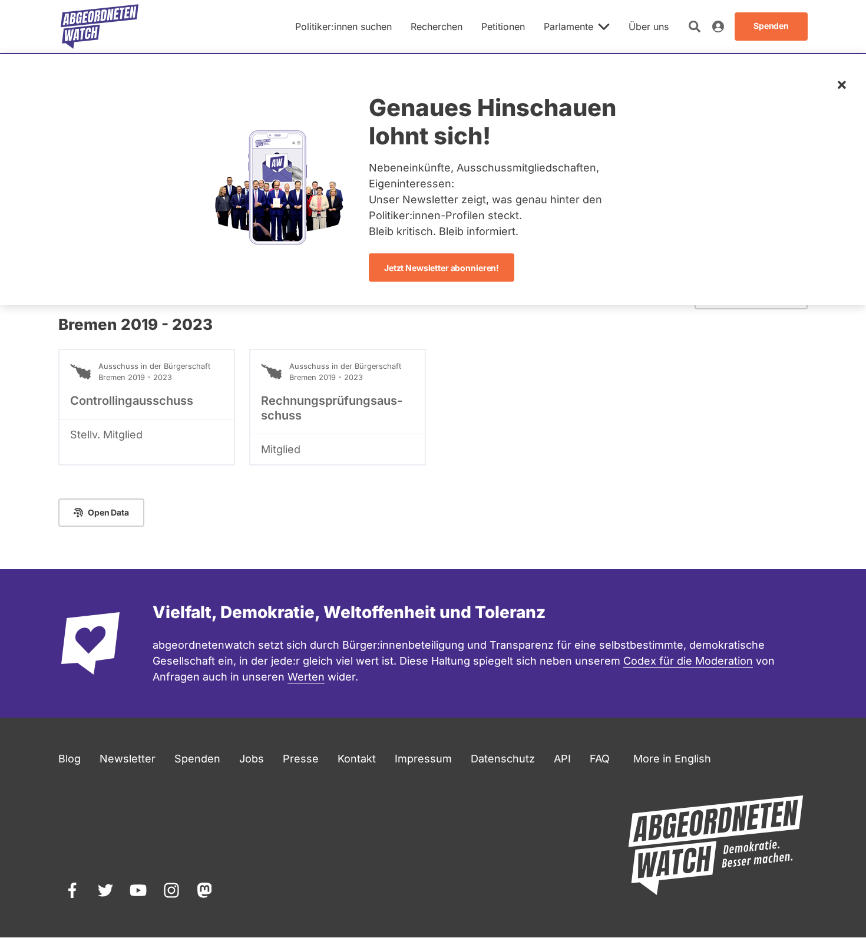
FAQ (600, 758)
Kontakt (357, 758)
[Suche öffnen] (694, 26)
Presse (301, 758)
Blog (69, 758)
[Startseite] (99, 26)
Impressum (423, 758)
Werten (306, 677)
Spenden (197, 758)
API (562, 758)
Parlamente (568, 26)
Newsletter (128, 758)
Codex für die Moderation (688, 661)
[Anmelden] (718, 26)
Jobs (251, 758)
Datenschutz (503, 758)
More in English (672, 758)
